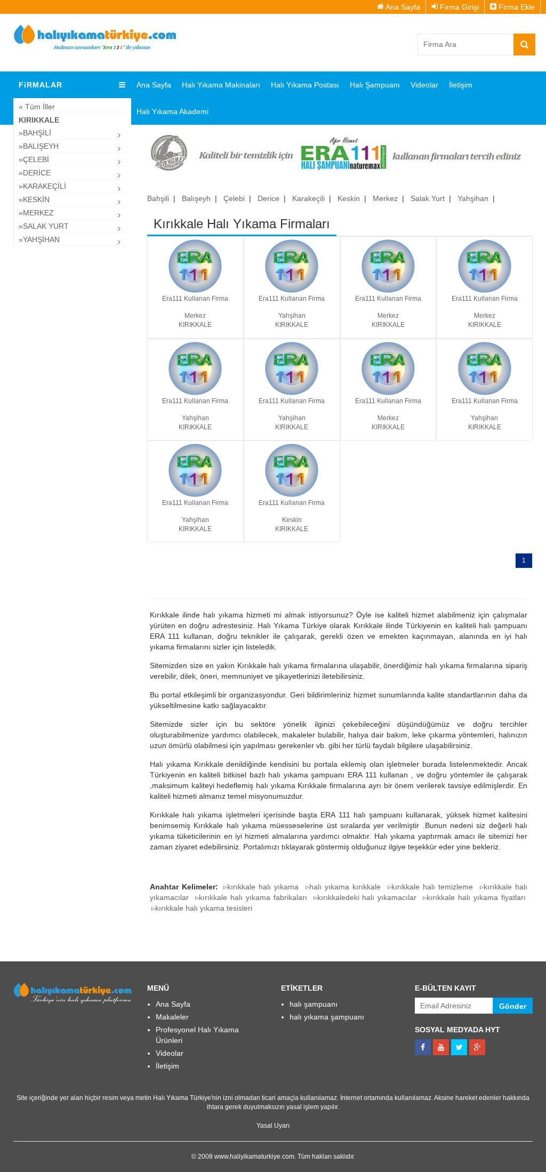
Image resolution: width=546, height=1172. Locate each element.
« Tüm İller (37, 106)
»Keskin (34, 199)
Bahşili (158, 198)
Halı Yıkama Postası (305, 85)
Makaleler (172, 1017)
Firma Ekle (515, 7)
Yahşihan (472, 198)
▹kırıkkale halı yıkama (261, 886)
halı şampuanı (314, 1004)
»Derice (35, 172)
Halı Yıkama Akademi (172, 111)
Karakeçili (308, 198)
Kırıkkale (39, 120)
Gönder (512, 1006)
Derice (268, 198)
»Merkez (36, 212)
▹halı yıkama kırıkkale (343, 886)
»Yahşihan (39, 239)
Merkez (385, 198)
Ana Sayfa (402, 7)
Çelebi (234, 198)
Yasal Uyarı (273, 1125)
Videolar (424, 85)
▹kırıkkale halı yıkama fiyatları (474, 897)
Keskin (349, 198)
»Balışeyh (39, 146)
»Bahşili (35, 133)
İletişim (460, 85)
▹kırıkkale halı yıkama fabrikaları (251, 897)
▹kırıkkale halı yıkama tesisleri (201, 908)
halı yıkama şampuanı (327, 1017)
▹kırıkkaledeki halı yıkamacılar (365, 897)
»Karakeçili (42, 186)
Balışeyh (196, 198)
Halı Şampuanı (375, 85)
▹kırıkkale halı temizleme (430, 886)
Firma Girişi (458, 7)
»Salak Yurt (44, 226)
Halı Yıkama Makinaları (221, 85)
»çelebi (34, 159)
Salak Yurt (428, 198)
